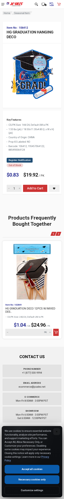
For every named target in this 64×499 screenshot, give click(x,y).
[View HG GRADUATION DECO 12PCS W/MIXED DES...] (32, 271)
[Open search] (36, 4)
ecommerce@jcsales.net (32, 386)
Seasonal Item (22, 13)
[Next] (58, 234)
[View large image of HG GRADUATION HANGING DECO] (32, 73)
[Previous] (53, 234)
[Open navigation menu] (2, 4)
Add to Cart (35, 188)
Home (7, 13)
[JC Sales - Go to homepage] (14, 4)
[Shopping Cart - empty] (59, 4)
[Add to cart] (56, 332)
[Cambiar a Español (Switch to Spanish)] (51, 4)
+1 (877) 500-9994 (32, 372)
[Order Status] (44, 4)
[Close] (56, 431)
